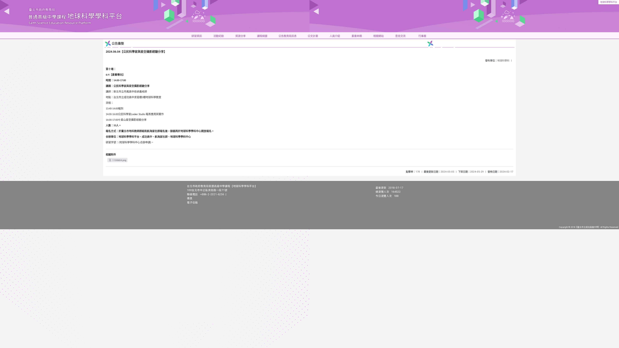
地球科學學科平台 (608, 2)
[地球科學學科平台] (309, 16)
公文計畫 (313, 36)
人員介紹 (335, 36)
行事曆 (422, 36)
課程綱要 (262, 36)
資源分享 (240, 36)
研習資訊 (197, 36)
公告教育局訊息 (288, 36)
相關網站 (378, 36)
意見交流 (400, 36)
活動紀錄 (218, 36)
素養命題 (357, 36)
